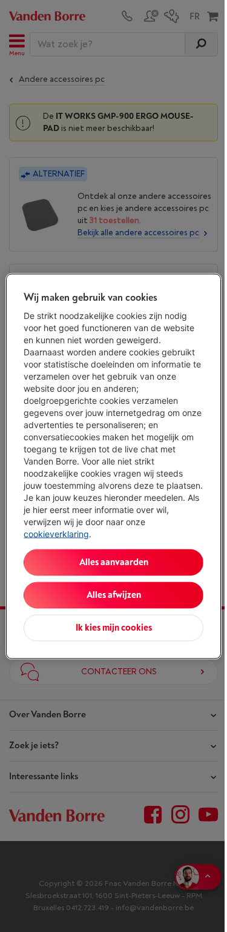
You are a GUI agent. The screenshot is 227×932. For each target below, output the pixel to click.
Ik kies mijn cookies (114, 627)
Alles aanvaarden (113, 562)
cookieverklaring (56, 533)
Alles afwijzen (114, 594)
